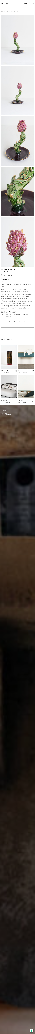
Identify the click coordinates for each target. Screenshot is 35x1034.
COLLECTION (11, 10)
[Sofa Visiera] (9, 386)
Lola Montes (5, 272)
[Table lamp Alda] (9, 357)
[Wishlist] (33, 3)
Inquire (17, 326)
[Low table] (26, 386)
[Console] (26, 357)
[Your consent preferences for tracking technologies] (31, 1030)
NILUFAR (3, 10)
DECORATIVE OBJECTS (23, 10)
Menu (25, 3)
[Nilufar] (4, 3)
